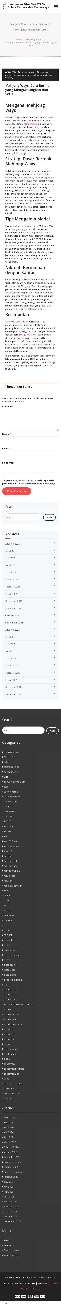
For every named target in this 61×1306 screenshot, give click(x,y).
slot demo (9, 1009)
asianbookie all (11, 766)
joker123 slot (11, 841)
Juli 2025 (9, 636)
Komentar (9, 406)
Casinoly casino (12, 796)
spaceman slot (11, 1073)
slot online (9, 1039)
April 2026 (10, 572)
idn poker (9, 826)
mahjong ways (25, 75)
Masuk (7, 1240)
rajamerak (9, 915)
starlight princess (13, 1083)
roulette (8, 920)
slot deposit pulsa (13, 1024)
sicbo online (10, 974)
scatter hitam (11, 949)
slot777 (8, 1058)
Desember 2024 (14, 686)
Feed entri (9, 1245)
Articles (8, 761)
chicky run (9, 806)
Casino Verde (11, 791)
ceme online (10, 801)
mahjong (44, 72)
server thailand (12, 954)
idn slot (8, 831)
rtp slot (7, 930)
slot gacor (9, 1029)
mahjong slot (11, 75)
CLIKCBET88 (10, 811)
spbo (6, 1078)
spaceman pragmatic (14, 1068)
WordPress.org (12, 1255)
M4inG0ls (11, 72)
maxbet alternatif (12, 885)
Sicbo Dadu (10, 969)
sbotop (7, 945)
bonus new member (14, 781)
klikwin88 (8, 851)
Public (7, 910)
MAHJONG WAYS (28, 334)
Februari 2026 (12, 586)
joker (6, 836)
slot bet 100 (10, 989)
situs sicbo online (13, 979)
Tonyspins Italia (12, 1088)
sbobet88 (9, 940)
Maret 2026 (11, 579)
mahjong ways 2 (40, 75)
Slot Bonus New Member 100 (19, 1004)
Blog (6, 776)
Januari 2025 (11, 679)
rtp (5, 925)
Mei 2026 (10, 565)
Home (19, 39)
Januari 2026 (11, 593)
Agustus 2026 (12, 543)
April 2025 (10, 658)
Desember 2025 (14, 600)
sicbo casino (10, 964)
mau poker (9, 875)
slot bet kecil (10, 999)
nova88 (8, 895)
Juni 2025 (10, 644)
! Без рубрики (11, 751)
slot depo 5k (10, 1019)
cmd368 (8, 816)
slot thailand (10, 1053)
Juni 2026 (10, 558)
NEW (6, 890)
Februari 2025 (12, 672)
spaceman (9, 1063)
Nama (6, 433)
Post (6, 905)
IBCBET (7, 821)
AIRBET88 (8, 757)
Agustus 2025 (12, 629)
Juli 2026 (9, 550)
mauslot (8, 880)
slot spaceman (11, 1048)
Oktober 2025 (12, 615)
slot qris (8, 1043)
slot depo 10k (11, 1014)
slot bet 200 (10, 994)
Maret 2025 (11, 665)
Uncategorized (34, 39)
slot (6, 984)
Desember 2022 (14, 694)
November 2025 (14, 608)
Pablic (7, 900)
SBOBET (8, 935)
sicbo (6, 959)
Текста (7, 1098)
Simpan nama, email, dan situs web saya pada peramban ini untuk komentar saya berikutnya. (29, 482)
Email (6, 448)
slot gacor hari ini (12, 1034)
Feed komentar (12, 1250)
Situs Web (8, 462)
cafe (6, 786)
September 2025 (14, 622)
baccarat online (12, 771)
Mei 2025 (10, 651)
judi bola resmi (11, 846)
